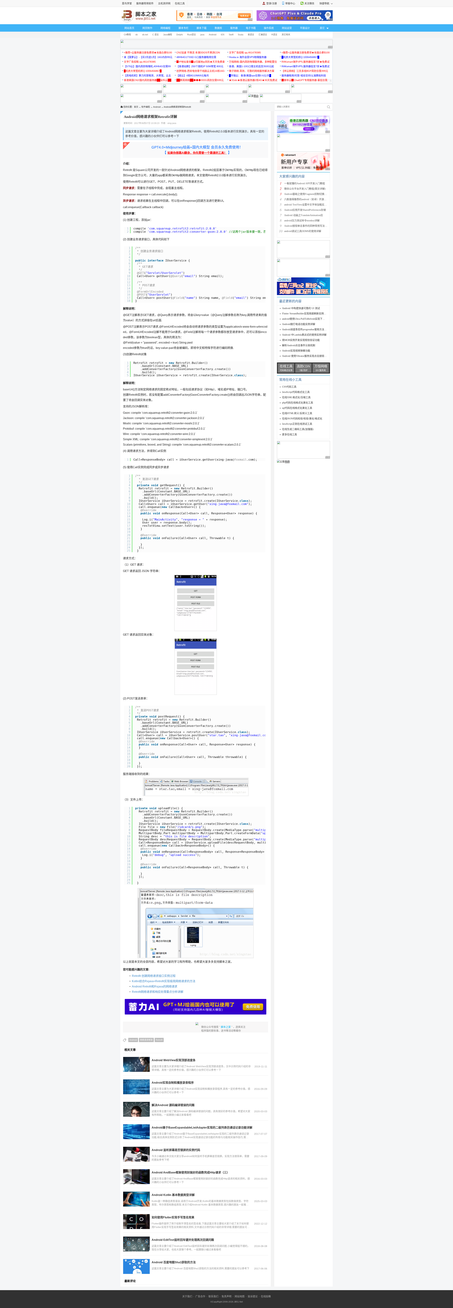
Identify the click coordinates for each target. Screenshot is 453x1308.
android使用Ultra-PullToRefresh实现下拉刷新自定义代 (311, 319)
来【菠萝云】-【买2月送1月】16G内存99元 (148, 57)
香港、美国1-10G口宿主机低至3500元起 (251, 66)
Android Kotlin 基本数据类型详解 (173, 1194)
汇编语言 (263, 34)
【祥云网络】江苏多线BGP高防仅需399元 (305, 70)
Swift (231, 34)
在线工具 (180, 3)
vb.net (145, 34)
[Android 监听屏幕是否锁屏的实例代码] (136, 1154)
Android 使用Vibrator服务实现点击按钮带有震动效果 (310, 356)
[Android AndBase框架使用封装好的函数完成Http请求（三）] (136, 1176)
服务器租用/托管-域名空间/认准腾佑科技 (304, 75)
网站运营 (287, 28)
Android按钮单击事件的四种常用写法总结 (307, 226)
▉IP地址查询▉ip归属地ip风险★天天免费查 (200, 61)
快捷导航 (324, 3)
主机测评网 (164, 3)
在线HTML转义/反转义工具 (297, 413)
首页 (136, 107)
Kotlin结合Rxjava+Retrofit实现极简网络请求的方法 (163, 981)
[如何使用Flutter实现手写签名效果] (136, 1221)
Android (212, 34)
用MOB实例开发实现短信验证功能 (301, 340)
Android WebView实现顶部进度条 (174, 1060)
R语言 (274, 34)
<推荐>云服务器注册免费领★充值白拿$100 (148, 52)
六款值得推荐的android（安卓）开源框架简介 (309, 199)
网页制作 (147, 28)
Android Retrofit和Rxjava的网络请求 (154, 986)
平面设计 (305, 28)
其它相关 (286, 34)
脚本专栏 (183, 28)
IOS (222, 34)
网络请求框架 (146, 1040)
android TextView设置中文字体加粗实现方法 (308, 204)
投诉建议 (253, 1296)
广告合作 (200, 1296)
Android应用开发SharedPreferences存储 (305, 210)
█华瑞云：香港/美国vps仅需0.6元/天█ (250, 75)
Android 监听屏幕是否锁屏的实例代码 (176, 1150)
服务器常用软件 (145, 3)
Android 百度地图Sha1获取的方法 (174, 1262)
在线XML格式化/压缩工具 (296, 397)
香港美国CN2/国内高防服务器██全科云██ (147, 80)
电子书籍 (251, 28)
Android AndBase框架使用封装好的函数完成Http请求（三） (191, 1172)
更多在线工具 (289, 434)
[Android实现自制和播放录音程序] (136, 1086)
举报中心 (290, 3)
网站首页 (129, 28)
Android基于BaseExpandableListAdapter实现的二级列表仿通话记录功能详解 (202, 1127)
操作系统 (269, 28)
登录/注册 (271, 3)
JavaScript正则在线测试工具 (297, 424)
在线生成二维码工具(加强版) (298, 429)
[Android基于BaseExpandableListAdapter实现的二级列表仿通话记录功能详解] (136, 1131)
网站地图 (240, 1296)
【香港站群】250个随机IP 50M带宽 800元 (199, 66)
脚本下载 (202, 28)
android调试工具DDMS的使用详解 (302, 231)
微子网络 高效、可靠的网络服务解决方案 (251, 70)
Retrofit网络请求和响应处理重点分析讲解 (157, 991)
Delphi (179, 34)
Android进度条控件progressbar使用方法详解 (305, 329)
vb (136, 34)
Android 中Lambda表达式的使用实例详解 (304, 334)
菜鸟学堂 (127, 3)
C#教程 (127, 34)
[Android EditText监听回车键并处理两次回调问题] (136, 1244)
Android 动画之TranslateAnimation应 (303, 215)
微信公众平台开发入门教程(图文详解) (305, 188)
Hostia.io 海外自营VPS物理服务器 (247, 57)
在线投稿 (266, 1296)
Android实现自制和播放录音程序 (173, 1082)
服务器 (234, 28)
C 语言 (155, 34)
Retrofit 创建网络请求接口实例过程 (154, 975)
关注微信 (309, 3)
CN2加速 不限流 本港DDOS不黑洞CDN (198, 52)
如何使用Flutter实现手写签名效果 (173, 1217)
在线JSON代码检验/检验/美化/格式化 (302, 418)
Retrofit (159, 1040)
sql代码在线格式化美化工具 (297, 408)
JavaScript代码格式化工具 (296, 392)
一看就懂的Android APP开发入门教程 (304, 183)
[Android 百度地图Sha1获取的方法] (136, 1266)
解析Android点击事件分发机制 (298, 345)
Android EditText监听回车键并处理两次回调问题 (183, 1239)
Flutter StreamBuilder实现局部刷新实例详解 (305, 313)
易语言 (251, 34)
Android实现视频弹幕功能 (296, 350)
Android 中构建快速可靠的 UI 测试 (301, 308)
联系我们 (213, 1296)
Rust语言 (191, 34)
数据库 (218, 28)
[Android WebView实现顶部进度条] (136, 1064)
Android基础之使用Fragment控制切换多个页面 (309, 194)
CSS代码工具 (289, 386)
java (202, 34)
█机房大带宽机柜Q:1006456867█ (300, 57)
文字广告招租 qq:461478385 (245, 52)
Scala (240, 34)
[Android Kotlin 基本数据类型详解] (136, 1199)
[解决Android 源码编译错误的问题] (136, 1109)
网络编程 (165, 28)
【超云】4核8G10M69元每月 (192, 75)
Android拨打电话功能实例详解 (298, 324)
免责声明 (226, 1296)
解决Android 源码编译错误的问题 (173, 1105)
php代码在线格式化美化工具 (297, 402)
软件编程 (145, 107)
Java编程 (167, 34)
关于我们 (187, 1296)
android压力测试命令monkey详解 (302, 220)
